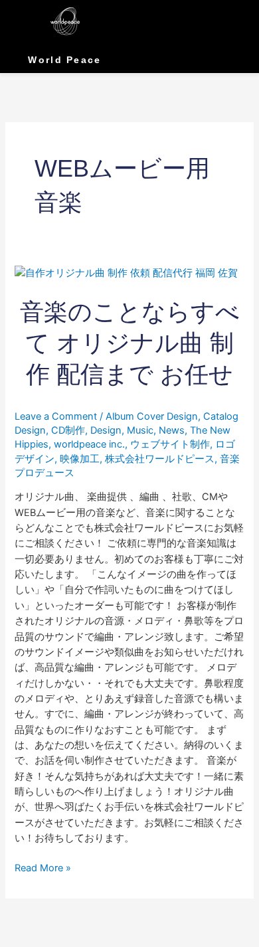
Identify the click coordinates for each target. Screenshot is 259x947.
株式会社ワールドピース (160, 459)
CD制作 (68, 430)
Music (140, 430)
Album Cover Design (152, 416)
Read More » (43, 867)
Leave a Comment (56, 416)
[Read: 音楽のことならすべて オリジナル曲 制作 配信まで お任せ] (126, 273)
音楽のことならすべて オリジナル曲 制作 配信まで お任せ (130, 343)
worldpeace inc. (89, 444)
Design (106, 430)
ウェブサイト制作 (170, 444)
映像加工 (80, 459)
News (172, 430)
